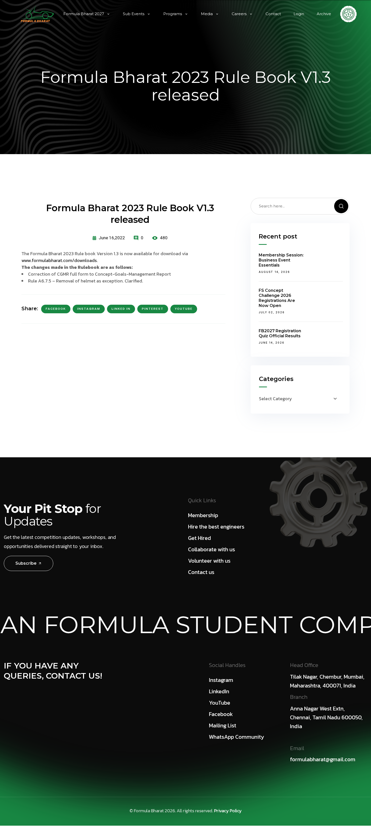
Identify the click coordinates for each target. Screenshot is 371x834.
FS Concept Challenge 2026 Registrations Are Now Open (277, 298)
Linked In (121, 309)
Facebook (56, 309)
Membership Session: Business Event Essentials (281, 260)
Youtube (184, 309)
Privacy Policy (228, 810)
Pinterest (153, 309)
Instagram (88, 309)
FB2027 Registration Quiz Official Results (280, 333)
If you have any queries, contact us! (53, 671)
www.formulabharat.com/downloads (59, 260)
